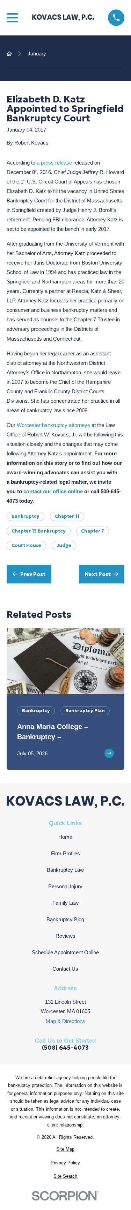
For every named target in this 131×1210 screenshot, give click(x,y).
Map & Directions (65, 1021)
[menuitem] (65, 1149)
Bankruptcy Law (65, 870)
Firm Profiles (65, 853)
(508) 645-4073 (65, 1048)
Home (65, 837)
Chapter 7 (92, 531)
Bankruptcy (25, 516)
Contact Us (65, 969)
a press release (54, 163)
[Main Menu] (12, 18)
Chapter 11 (67, 516)
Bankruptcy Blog (65, 919)
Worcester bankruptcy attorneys (53, 425)
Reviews (65, 936)
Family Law (65, 903)
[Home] (63, 17)
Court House (26, 545)
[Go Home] (9, 53)
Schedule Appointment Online (65, 952)
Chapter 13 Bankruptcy (39, 531)
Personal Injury (65, 886)
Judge (64, 545)
